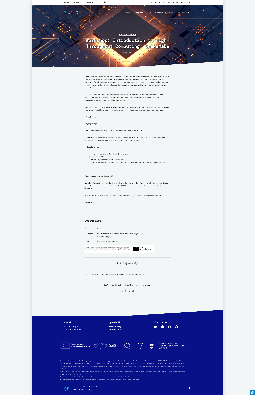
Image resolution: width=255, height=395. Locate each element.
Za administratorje (115, 327)
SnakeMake (129, 285)
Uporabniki (141, 12)
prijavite (141, 274)
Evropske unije (76, 363)
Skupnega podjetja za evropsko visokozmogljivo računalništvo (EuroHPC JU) (105, 361)
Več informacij (127, 263)
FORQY (90, 390)
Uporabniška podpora (116, 329)
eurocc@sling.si (75, 329)
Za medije (77, 2)
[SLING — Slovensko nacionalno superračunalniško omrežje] (71, 12)
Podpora (128, 12)
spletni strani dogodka (116, 274)
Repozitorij (183, 12)
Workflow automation (143, 285)
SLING (117, 12)
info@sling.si (73, 327)
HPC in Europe (64, 379)
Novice (66, 2)
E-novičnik (90, 2)
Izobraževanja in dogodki (162, 12)
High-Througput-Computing (113, 285)
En (107, 2)
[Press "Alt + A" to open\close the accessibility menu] (252, 392)
